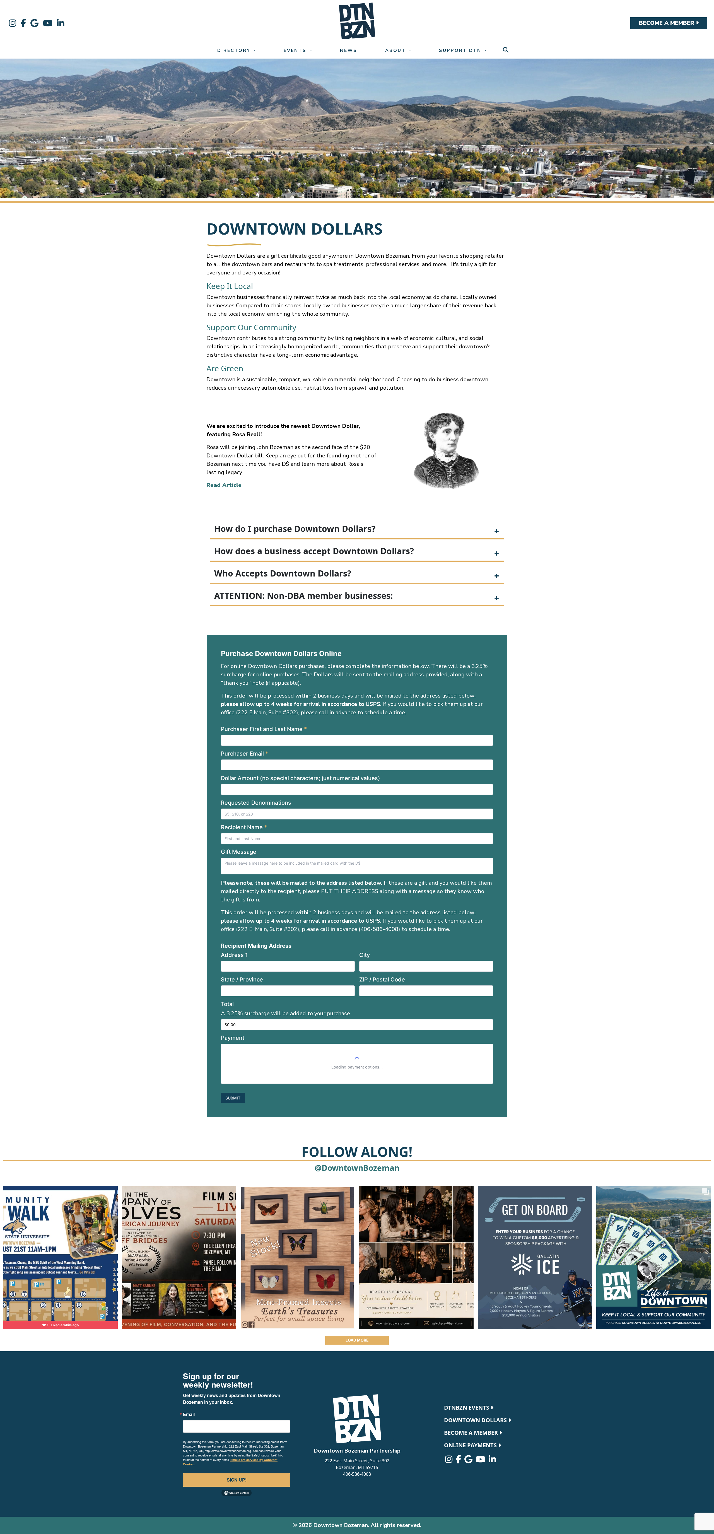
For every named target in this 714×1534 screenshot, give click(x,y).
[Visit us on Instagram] (12, 23)
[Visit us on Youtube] (48, 23)
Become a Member (471, 1432)
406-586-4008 (357, 1474)
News (348, 50)
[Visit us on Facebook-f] (23, 23)
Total (227, 1004)
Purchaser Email (244, 753)
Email (189, 1414)
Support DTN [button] (461, 50)
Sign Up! (237, 1480)
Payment (232, 1037)
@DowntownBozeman (357, 1167)
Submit (232, 1098)
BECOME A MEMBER (667, 23)
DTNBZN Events (467, 1407)
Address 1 (234, 955)
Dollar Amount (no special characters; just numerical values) (300, 778)
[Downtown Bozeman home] (357, 1419)
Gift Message (238, 851)
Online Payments (471, 1445)
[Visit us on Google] (34, 23)
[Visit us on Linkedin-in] (60, 23)
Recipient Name (244, 827)
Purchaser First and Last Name (264, 729)
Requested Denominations (256, 802)
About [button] (396, 50)
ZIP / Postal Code (382, 979)
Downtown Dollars (476, 1420)
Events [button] (296, 50)
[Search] (505, 50)
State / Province (242, 979)
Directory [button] (234, 50)
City (364, 955)
